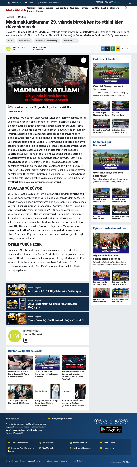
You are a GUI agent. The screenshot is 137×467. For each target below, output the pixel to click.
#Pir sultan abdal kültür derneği (46, 41)
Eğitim (95, 8)
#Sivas (10, 41)
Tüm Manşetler (48, 448)
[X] (101, 421)
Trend (75, 461)
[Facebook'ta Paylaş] (103, 48)
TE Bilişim (127, 462)
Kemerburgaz (45, 8)
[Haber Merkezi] (14, 336)
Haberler (10, 17)
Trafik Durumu (109, 443)
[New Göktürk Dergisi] (16, 9)
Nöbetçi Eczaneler (20, 443)
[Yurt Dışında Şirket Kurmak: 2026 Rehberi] (20, 391)
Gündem (74, 8)
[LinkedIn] (111, 421)
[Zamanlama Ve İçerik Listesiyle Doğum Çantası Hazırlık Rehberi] (74, 391)
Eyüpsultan (62, 8)
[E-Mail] (25, 340)
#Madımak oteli (24, 41)
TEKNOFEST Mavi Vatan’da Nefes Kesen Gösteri (46, 374)
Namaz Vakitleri (80, 443)
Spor (56, 461)
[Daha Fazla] (118, 48)
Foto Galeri (16, 3)
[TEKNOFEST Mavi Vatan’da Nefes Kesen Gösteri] (47, 362)
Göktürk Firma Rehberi (50, 3)
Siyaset (86, 8)
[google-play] (111, 429)
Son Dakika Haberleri (82, 448)
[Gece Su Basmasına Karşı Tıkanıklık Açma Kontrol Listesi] (20, 362)
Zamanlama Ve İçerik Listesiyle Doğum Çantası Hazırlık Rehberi (74, 403)
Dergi (68, 461)
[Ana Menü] (126, 11)
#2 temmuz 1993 (70, 41)
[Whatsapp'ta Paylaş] (113, 48)
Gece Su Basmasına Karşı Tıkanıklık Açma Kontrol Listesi (18, 374)
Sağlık (104, 8)
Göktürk (31, 8)
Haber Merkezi (32, 334)
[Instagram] (106, 421)
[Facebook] (96, 421)
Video (30, 3)
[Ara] (126, 8)
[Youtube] (116, 421)
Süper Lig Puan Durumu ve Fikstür (21, 449)
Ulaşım (39, 11)
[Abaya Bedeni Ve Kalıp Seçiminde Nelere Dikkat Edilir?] (47, 391)
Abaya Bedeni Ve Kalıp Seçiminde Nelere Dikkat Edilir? (46, 403)
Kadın (81, 461)
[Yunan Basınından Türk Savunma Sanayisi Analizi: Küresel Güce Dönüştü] (74, 362)
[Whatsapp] (120, 421)
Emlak (30, 11)
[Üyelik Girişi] (129, 3)
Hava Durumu (48, 443)
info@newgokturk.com (62, 419)
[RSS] (125, 421)
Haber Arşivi (109, 448)
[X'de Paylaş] (107, 48)
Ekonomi (114, 8)
